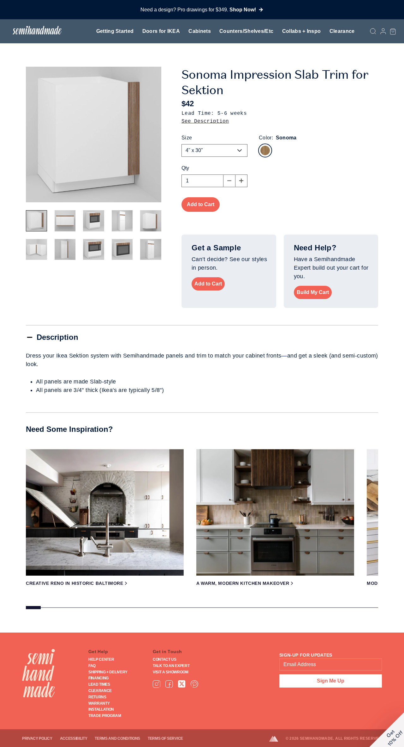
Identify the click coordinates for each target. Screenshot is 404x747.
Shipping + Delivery (108, 672)
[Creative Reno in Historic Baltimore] (105, 512)
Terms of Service (165, 738)
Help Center (101, 659)
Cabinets (199, 31)
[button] (392, 31)
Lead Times (99, 684)
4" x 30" (194, 150)
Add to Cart (208, 283)
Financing (98, 678)
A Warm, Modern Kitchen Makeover (242, 583)
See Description (205, 121)
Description (57, 337)
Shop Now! (242, 9)
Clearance (342, 31)
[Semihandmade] (35, 30)
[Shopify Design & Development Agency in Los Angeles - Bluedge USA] (277, 739)
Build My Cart (313, 292)
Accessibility (73, 738)
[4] (36, 220)
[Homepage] (38, 673)
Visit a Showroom (170, 672)
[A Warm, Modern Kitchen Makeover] (275, 512)
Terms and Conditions (117, 738)
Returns (97, 697)
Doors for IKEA (161, 31)
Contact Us (164, 659)
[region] (202, 531)
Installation (101, 709)
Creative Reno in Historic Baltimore (74, 583)
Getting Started (115, 31)
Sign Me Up (330, 680)
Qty (185, 168)
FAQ (92, 666)
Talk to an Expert (171, 666)
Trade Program (104, 715)
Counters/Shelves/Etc (246, 31)
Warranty (99, 703)
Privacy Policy (37, 738)
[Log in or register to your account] (383, 31)
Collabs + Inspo (301, 31)
